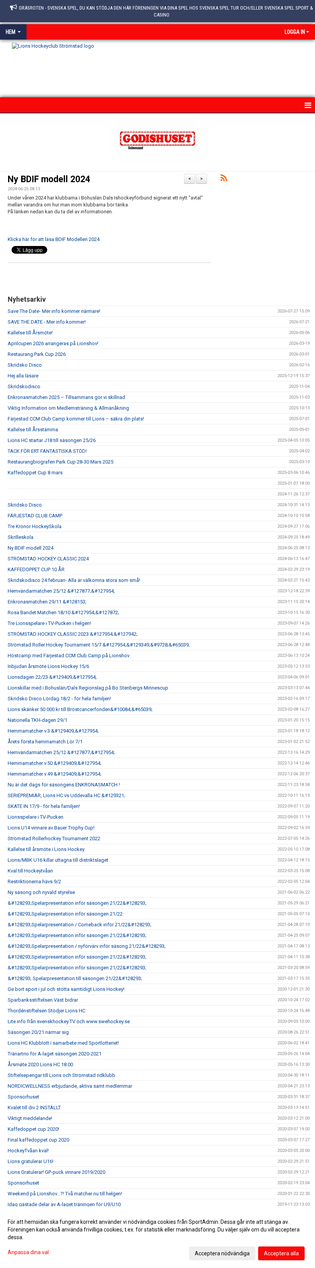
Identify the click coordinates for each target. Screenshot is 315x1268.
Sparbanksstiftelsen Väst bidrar (43, 1000)
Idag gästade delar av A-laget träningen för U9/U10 (64, 1204)
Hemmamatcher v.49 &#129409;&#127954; (54, 774)
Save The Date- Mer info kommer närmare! (54, 311)
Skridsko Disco (25, 365)
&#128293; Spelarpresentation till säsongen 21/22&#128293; (75, 978)
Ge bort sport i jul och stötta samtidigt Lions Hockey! (66, 989)
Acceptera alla (281, 1253)
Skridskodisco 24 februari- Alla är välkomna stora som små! (74, 580)
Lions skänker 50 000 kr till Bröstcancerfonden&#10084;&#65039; (80, 709)
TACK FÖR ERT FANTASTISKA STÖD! (47, 451)
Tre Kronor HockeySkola (34, 526)
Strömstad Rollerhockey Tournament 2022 (54, 838)
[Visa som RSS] (223, 179)
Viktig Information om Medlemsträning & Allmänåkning (68, 408)
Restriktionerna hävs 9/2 (34, 881)
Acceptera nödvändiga (222, 1253)
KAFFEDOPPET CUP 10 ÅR (36, 569)
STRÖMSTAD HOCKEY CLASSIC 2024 (48, 559)
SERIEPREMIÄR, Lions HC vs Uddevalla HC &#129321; (66, 795)
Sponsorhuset (23, 1097)
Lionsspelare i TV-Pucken (35, 817)
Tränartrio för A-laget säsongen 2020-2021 (54, 1054)
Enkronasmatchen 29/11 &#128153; (47, 602)
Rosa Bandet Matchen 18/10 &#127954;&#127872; (63, 612)
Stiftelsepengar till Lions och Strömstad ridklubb (61, 1075)
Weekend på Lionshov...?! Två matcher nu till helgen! (65, 1194)
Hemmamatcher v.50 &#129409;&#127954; (54, 763)
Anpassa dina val (28, 1252)
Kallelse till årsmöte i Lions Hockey (46, 849)
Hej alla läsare (23, 376)
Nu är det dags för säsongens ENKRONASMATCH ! (64, 785)
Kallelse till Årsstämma (33, 429)
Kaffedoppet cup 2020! (33, 1129)
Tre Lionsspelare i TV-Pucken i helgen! (49, 623)
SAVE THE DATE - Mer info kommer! (47, 322)
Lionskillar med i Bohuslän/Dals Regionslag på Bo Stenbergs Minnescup (88, 688)
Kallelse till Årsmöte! (30, 333)
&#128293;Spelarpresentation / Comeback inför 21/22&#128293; (79, 924)
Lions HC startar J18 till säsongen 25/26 (52, 440)
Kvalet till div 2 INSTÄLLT (34, 1107)
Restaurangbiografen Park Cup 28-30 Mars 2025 (60, 462)
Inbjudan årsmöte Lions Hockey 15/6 (48, 666)
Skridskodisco (24, 386)
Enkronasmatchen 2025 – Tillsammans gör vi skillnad (66, 397)
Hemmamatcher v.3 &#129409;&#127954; (53, 731)
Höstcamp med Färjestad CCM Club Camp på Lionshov (68, 655)
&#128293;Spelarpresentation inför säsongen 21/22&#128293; (77, 903)
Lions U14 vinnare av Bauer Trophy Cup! (51, 828)
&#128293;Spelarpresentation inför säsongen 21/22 (65, 914)
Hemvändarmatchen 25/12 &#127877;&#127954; (61, 591)
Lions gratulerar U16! (30, 1161)
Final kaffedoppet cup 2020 (38, 1140)
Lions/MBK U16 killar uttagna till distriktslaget (58, 860)
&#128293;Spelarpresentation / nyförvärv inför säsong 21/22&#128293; (87, 946)
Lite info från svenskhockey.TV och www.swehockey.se (69, 1021)
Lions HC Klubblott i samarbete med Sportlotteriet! (63, 1043)
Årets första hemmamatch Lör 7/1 (45, 742)
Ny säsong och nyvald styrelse (41, 892)
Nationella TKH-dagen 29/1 (37, 720)
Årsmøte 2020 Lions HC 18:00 (40, 1064)
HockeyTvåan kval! (28, 1150)
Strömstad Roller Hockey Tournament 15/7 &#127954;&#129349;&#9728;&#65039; (99, 645)
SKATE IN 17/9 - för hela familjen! (44, 806)
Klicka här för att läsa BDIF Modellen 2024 (53, 239)
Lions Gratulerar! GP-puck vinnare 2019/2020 (56, 1172)
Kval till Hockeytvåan (30, 871)
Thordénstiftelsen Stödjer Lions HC (46, 1011)
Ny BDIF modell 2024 (49, 179)
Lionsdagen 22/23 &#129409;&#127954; (52, 677)
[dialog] (157, 1237)
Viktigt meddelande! (30, 1118)
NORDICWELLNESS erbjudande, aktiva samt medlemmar (70, 1086)
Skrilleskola (20, 537)
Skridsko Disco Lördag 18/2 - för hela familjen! (59, 698)
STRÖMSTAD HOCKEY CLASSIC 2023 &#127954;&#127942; (73, 634)
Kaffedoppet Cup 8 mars (35, 472)
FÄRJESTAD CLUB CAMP (35, 516)
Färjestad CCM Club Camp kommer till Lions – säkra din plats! (76, 419)
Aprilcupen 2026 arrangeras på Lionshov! (53, 343)
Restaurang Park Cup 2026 (37, 354)
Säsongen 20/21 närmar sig (38, 1032)
